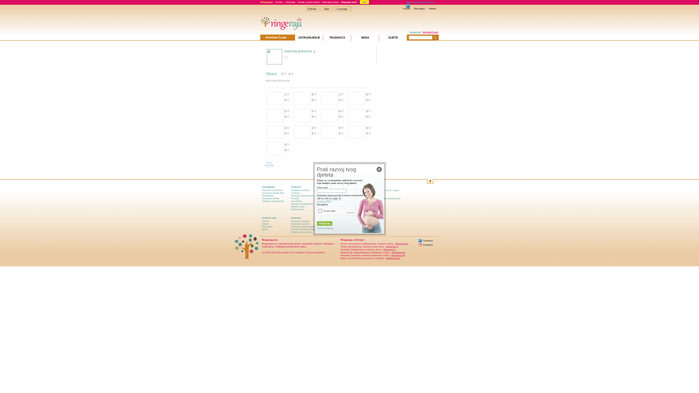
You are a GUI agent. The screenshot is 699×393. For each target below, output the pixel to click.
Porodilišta (296, 201)
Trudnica (295, 193)
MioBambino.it (393, 258)
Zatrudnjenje (309, 37)
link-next (272, 165)
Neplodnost (267, 195)
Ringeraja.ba (401, 244)
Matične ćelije (298, 206)
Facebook (428, 240)
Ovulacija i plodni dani (273, 193)
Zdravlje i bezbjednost (273, 201)
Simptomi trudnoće (300, 190)
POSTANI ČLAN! (430, 32)
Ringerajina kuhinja (330, 2)
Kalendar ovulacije (300, 221)
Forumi (406, 8)
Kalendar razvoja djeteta (303, 226)
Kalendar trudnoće (300, 224)
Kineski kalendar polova (303, 229)
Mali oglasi (419, 8)
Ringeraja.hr (389, 249)
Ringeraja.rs (392, 246)
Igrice (264, 229)
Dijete (393, 37)
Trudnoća (337, 37)
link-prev (265, 165)
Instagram (428, 245)
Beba (365, 37)
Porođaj (295, 198)
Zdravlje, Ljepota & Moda (308, 2)
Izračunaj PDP (324, 202)
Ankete (432, 8)
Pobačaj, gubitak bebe (302, 195)
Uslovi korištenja (325, 228)
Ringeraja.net (398, 255)
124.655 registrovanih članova (420, 2)
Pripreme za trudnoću (272, 190)
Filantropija (290, 2)
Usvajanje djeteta (270, 198)
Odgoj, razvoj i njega (388, 190)
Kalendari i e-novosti (301, 232)
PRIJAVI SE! (415, 32)
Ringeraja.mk (398, 252)
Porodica (279, 2)
